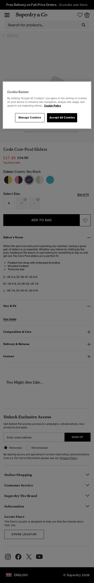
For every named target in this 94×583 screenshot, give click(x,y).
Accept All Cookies (62, 117)
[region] (47, 105)
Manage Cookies (30, 117)
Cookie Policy (52, 105)
